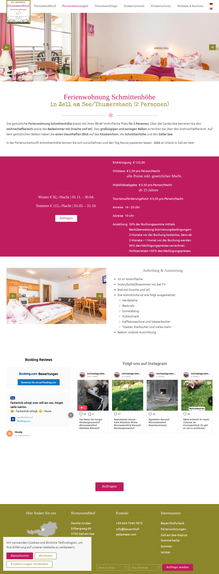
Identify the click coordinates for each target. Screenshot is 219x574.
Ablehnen (45, 555)
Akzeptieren (20, 555)
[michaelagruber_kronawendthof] (82, 375)
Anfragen (66, 218)
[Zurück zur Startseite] (18, 12)
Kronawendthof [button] (45, 6)
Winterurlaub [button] (161, 6)
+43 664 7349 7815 (129, 523)
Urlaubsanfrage (106, 6)
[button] (6, 47)
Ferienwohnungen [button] (75, 6)
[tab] (89, 77)
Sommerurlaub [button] (134, 6)
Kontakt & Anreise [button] (190, 6)
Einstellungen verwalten (29, 564)
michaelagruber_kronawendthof (105, 373)
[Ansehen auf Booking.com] (9, 433)
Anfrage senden (178, 567)
